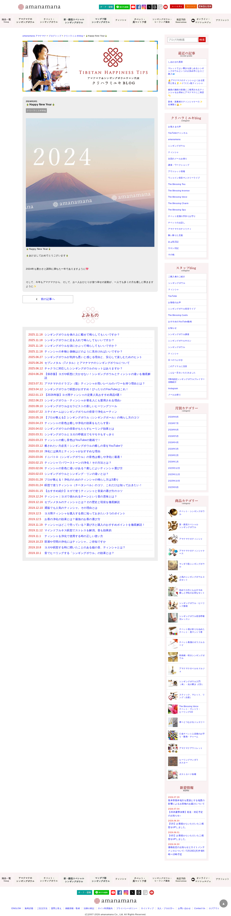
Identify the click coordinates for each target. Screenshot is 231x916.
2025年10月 (174, 481)
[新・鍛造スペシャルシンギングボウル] (74, 20)
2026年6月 (173, 430)
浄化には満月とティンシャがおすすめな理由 (72, 451)
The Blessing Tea (176, 184)
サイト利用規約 (105, 908)
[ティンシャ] (120, 20)
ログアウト (214, 908)
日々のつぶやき (175, 360)
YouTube (172, 296)
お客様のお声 (174, 302)
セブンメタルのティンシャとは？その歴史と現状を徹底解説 (82, 502)
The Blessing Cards (178, 315)
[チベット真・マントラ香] (139, 20)
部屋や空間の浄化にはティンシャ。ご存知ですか (75, 541)
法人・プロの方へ (165, 908)
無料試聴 (29, 908)
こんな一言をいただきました (182, 373)
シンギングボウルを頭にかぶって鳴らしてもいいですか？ (80, 345)
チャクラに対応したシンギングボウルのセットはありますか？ (83, 368)
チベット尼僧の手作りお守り (182, 216)
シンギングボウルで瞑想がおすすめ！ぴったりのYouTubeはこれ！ (86, 389)
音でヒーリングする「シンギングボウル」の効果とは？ (79, 553)
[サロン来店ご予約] (180, 20)
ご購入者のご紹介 (176, 276)
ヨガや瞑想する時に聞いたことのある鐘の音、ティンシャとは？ (84, 547)
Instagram (173, 388)
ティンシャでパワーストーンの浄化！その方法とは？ (77, 462)
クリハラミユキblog (36, 110)
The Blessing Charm (178, 203)
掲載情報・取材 (72, 908)
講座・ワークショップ (178, 165)
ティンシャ (173, 152)
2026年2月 (173, 455)
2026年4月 (173, 442)
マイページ (191, 6)
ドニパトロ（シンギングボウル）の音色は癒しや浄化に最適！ (83, 456)
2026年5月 (173, 436)
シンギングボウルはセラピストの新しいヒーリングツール (80, 406)
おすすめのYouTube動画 (180, 321)
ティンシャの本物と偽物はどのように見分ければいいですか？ (83, 351)
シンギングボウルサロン (179, 341)
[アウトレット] (222, 20)
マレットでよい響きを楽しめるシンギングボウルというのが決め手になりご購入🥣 (186, 71)
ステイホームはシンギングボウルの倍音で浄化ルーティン (80, 411)
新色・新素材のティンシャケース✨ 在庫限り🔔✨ (185, 103)
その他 (171, 254)
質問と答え (56, 908)
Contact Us (199, 908)
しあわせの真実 (175, 62)
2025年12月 (174, 468)
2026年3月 (173, 449)
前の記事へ (48, 299)
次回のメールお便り (177, 159)
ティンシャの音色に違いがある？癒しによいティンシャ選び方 (83, 468)
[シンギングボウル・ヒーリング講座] (161, 21)
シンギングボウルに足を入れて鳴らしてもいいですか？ (79, 340)
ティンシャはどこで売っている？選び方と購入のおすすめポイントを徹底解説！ (94, 524)
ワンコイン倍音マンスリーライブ (184, 178)
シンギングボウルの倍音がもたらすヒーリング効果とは (79, 428)
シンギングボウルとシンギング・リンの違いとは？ (76, 473)
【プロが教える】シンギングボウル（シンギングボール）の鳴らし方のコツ (91, 417)
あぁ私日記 (173, 242)
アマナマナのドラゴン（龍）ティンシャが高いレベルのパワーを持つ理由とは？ (94, 383)
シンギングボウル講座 (178, 334)
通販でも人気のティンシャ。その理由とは (71, 507)
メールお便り (174, 395)
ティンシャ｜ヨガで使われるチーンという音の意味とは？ (80, 496)
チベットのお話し (176, 222)
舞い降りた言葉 (175, 235)
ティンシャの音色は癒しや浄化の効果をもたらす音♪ (77, 423)
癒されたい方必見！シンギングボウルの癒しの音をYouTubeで (83, 445)
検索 (202, 39)
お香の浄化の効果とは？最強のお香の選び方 (72, 519)
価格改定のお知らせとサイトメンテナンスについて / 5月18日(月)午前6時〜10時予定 (186, 851)
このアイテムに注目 (177, 366)
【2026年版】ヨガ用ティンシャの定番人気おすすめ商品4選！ (83, 394)
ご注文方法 (42, 908)
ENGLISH (16, 908)
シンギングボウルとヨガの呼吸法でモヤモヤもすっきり (79, 434)
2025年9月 (173, 487)
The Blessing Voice (177, 197)
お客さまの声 (174, 127)
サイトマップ (147, 908)
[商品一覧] (6, 21)
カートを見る (177, 6)
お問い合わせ (184, 908)
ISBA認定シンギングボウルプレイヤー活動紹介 (186, 380)
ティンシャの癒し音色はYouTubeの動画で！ (72, 440)
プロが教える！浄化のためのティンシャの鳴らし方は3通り (81, 479)
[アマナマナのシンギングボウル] (25, 20)
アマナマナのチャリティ (179, 229)
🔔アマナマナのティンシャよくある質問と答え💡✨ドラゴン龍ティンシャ (186, 81)
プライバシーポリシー (126, 908)
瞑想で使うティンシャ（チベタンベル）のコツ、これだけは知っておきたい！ (93, 485)
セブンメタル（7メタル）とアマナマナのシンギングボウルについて (87, 362)
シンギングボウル (176, 146)
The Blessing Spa (177, 210)
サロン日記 (173, 248)
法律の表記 (89, 908)
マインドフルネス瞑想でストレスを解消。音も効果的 (77, 530)
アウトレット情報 (176, 171)
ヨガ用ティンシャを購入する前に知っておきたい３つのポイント (84, 513)
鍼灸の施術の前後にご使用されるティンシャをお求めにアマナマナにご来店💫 (186, 92)
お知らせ (172, 328)
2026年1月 (173, 462)
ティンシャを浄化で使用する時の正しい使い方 (73, 536)
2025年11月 (174, 474)
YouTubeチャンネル (178, 133)
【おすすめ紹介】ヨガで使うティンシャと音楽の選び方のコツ (83, 490)
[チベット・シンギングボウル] (49, 20)
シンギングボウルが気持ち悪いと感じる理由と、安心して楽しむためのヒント (93, 357)
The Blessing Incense (179, 190)
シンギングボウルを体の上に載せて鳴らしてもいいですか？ (82, 334)
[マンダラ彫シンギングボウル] (100, 20)
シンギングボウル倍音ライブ (182, 309)
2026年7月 (173, 423)
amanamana (174, 139)
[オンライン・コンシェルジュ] (201, 20)
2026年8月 (173, 417)
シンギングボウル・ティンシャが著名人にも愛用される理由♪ (82, 400)
